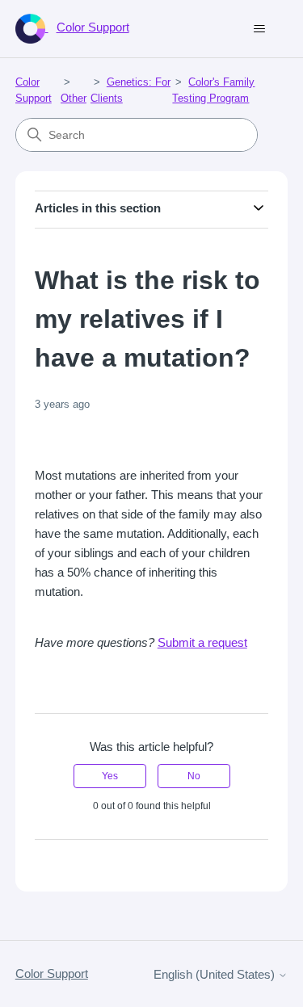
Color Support (51, 973)
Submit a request (202, 642)
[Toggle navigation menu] (259, 29)
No (193, 776)
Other (73, 98)
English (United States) (216, 974)
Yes (110, 776)
